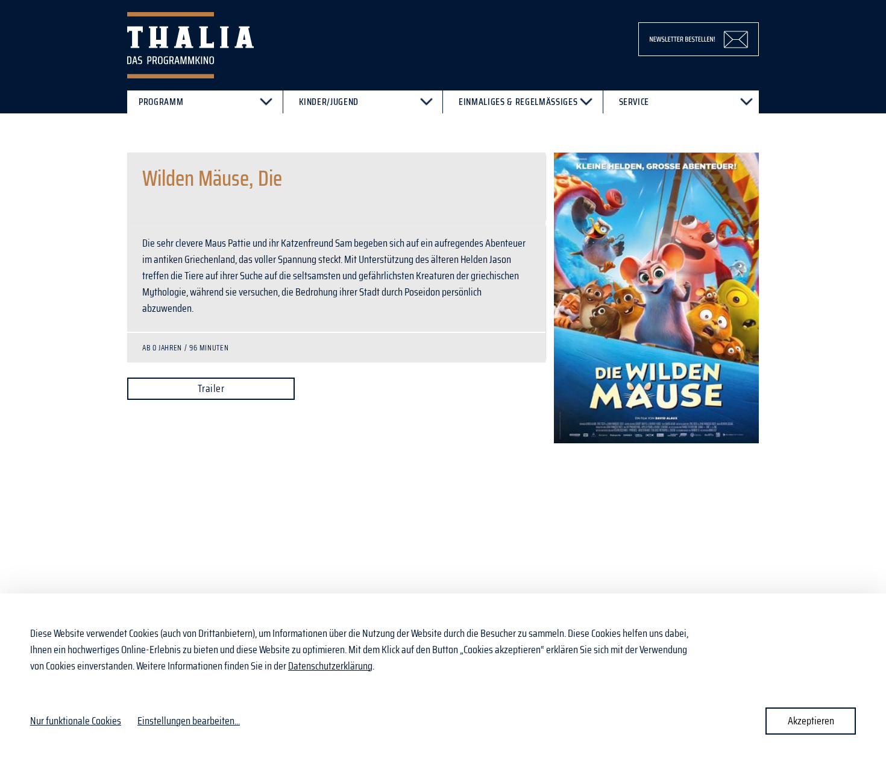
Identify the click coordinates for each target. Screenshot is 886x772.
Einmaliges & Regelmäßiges (518, 101)
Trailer (211, 388)
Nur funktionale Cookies (75, 720)
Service (634, 101)
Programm (161, 101)
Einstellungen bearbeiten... (188, 721)
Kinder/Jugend (329, 101)
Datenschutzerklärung (330, 665)
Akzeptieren (811, 720)
